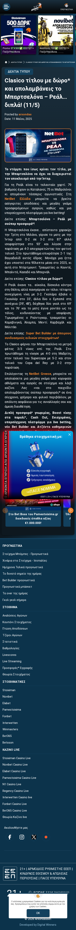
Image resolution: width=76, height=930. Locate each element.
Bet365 (7, 736)
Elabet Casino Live (14, 771)
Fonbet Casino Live (15, 804)
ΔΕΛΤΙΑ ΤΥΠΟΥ (16, 62)
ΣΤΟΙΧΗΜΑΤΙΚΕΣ (14, 682)
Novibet (7, 696)
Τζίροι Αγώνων (12, 635)
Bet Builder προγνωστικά (19, 580)
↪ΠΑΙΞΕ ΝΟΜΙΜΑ (41, 489)
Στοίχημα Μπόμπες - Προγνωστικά (25, 554)
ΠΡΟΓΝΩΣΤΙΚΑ (12, 546)
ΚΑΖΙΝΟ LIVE (11, 750)
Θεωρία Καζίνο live (15, 817)
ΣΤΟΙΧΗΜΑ (10, 607)
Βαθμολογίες (11, 648)
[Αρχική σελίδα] (6, 62)
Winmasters (10, 729)
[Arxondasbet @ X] (34, 837)
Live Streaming (12, 661)
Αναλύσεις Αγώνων (15, 615)
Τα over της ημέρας (15, 593)
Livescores (9, 655)
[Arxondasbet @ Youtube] (46, 837)
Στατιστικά (10, 641)
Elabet (7, 703)
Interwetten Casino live (17, 797)
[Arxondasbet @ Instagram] (22, 837)
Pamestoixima (12, 709)
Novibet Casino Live (15, 764)
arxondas (25, 114)
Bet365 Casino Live (15, 810)
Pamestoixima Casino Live (19, 778)
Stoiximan (9, 690)
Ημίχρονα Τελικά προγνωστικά (23, 567)
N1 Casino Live (12, 784)
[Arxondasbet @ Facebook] (10, 837)
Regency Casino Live (16, 791)
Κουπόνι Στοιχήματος (17, 622)
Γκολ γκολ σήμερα (14, 600)
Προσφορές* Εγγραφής (18, 668)
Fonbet (7, 716)
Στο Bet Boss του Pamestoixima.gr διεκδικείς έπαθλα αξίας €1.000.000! (33, 518)
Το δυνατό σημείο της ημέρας (22, 573)
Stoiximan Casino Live (17, 758)
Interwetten (10, 723)
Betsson (8, 742)
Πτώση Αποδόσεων (15, 628)
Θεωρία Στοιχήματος (16, 674)
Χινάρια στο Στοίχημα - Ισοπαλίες (25, 560)
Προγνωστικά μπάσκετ (17, 586)
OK (38, 913)
